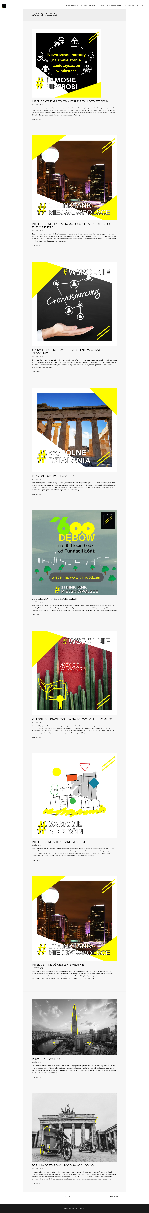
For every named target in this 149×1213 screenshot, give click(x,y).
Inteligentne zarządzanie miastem (58, 842)
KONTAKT (140, 6)
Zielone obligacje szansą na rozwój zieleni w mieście (73, 719)
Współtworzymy (37, 104)
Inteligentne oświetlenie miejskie (58, 964)
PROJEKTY (101, 6)
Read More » (36, 119)
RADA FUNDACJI (129, 6)
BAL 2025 (92, 6)
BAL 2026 (84, 6)
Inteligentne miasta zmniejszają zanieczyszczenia (70, 101)
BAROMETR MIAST (72, 6)
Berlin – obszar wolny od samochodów (63, 1165)
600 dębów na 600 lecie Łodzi (54, 598)
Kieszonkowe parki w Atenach (55, 476)
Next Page (114, 1196)
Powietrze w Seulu (46, 1059)
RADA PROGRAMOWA (114, 6)
